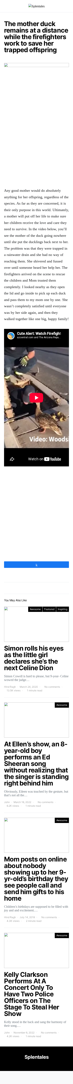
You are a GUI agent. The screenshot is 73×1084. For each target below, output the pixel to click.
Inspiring (62, 609)
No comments (52, 686)
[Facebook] (36, 1066)
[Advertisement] (36, 144)
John (7, 802)
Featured (49, 609)
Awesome (35, 609)
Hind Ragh (10, 686)
